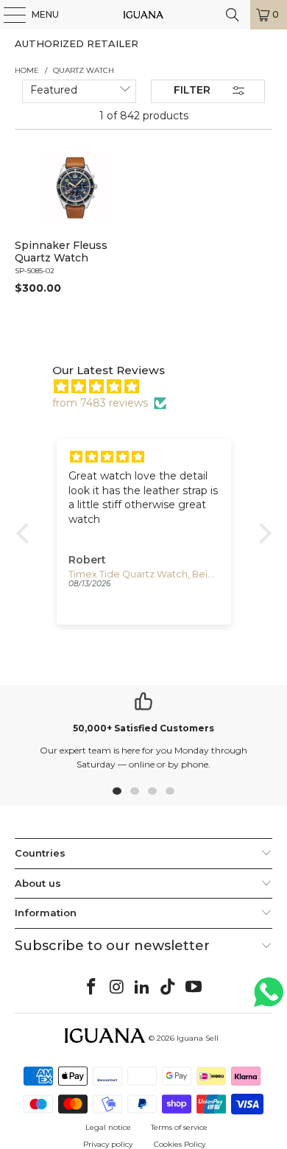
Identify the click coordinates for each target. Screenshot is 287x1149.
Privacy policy (107, 1144)
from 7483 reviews (100, 403)
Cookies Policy (179, 1144)
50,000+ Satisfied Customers (143, 728)
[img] (151, 387)
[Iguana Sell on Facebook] (92, 987)
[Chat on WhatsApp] (268, 998)
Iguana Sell (198, 1038)
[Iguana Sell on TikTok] (168, 987)
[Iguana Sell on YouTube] (194, 987)
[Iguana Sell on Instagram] (117, 987)
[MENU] (7, 14)
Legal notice (108, 1127)
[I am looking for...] (233, 14)
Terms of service (179, 1127)
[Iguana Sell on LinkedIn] (143, 987)
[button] (25, 533)
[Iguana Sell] (144, 14)
